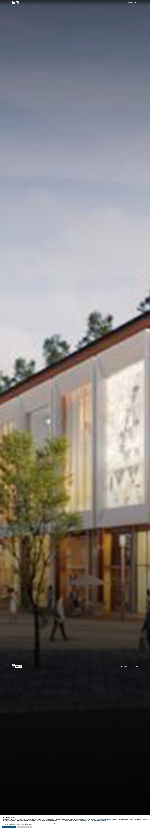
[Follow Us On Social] (133, 3)
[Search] (135, 3)
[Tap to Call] (129, 3)
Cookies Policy (104, 820)
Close (24, 827)
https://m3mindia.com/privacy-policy (60, 823)
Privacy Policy (96, 820)
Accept (83, 820)
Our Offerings (116, 2)
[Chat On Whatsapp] (131, 3)
